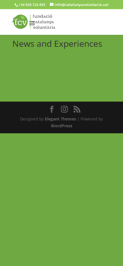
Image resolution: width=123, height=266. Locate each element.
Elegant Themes (60, 119)
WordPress (61, 125)
